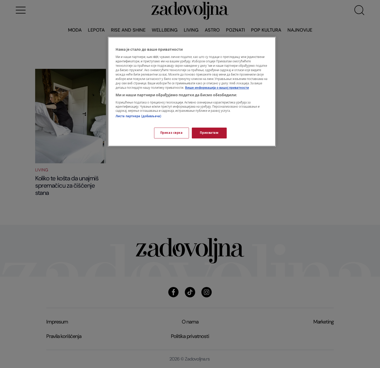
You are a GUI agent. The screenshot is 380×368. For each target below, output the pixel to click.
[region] (192, 91)
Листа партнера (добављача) (138, 116)
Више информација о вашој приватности (217, 88)
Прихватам (209, 133)
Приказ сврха (171, 133)
